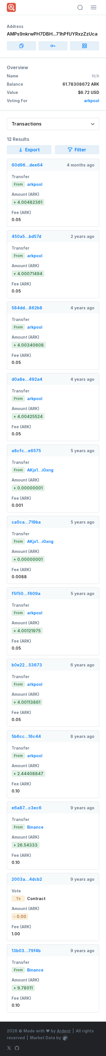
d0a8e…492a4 (27, 379)
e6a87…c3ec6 (27, 807)
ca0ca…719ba (26, 522)
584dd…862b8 (27, 307)
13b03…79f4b (26, 950)
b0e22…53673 (27, 664)
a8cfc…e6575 (26, 450)
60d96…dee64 (27, 164)
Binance (35, 827)
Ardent (64, 1030)
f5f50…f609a (26, 593)
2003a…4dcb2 (27, 879)
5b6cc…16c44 (26, 736)
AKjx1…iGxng (40, 470)
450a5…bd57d (26, 236)
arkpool (91, 100)
